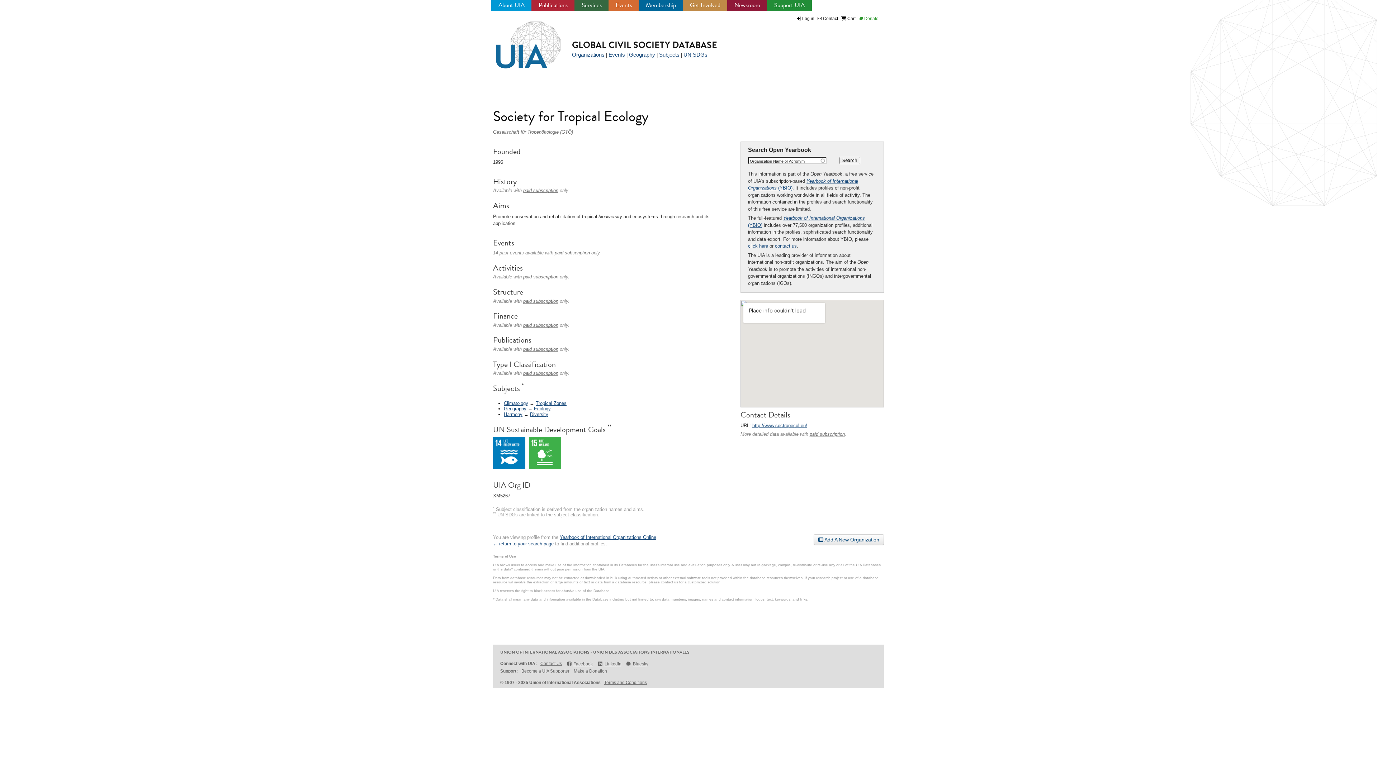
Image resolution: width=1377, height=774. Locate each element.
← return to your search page (523, 543)
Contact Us (551, 663)
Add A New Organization (851, 540)
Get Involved (705, 5)
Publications (553, 5)
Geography (642, 55)
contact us (786, 246)
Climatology (516, 403)
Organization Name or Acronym (777, 161)
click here (758, 246)
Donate (871, 18)
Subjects (669, 55)
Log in (808, 18)
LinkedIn (613, 663)
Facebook (583, 663)
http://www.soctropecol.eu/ (779, 425)
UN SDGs (695, 55)
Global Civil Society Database (644, 45)
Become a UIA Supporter (545, 671)
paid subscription (827, 434)
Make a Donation (590, 671)
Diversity (539, 414)
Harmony (513, 414)
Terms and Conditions (625, 682)
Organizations (588, 55)
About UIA (511, 5)
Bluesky (640, 663)
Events (624, 5)
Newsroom (747, 5)
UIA (520, 41)
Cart (851, 18)
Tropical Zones (551, 403)
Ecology (542, 408)
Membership (661, 5)
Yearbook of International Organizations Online (608, 537)
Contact (830, 18)
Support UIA (789, 5)
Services (592, 5)
